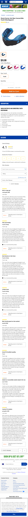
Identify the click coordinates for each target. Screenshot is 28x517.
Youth (4, 76)
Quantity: (3, 81)
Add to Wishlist (20, 96)
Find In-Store (6, 96)
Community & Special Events (19, 485)
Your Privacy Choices (11, 511)
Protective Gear (10, 15)
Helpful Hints (4, 489)
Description (4, 103)
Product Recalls (4, 488)
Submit (24, 464)
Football (3, 15)
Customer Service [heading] (5, 478)
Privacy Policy (19, 508)
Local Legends (16, 486)
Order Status (4, 483)
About (14, 480)
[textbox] (14, 464)
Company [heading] (15, 478)
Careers (15, 482)
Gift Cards (3, 485)
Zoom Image (6, 26)
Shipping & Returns (5, 486)
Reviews (3, 137)
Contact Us (3, 482)
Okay (14, 514)
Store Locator (4, 480)
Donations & (18, 483)
